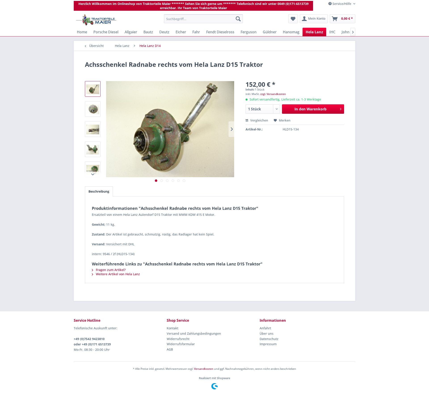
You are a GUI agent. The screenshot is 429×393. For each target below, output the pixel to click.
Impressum (268, 344)
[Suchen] (238, 18)
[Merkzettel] (293, 18)
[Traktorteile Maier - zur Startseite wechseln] (96, 19)
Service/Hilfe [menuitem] (342, 4)
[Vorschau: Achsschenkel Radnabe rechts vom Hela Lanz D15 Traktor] (93, 89)
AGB (170, 349)
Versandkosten (203, 369)
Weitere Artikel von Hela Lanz (117, 274)
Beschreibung (98, 191)
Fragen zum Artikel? (110, 270)
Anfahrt (265, 328)
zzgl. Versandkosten (273, 94)
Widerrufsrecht (178, 339)
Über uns (266, 333)
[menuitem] (203, 18)
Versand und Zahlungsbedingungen (194, 333)
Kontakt (172, 328)
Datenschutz (269, 339)
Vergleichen (258, 120)
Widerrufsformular (181, 344)
